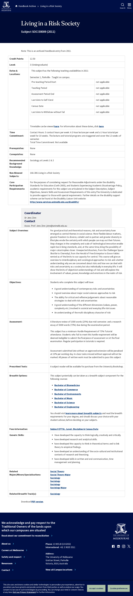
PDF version (37, 501)
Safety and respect (11, 556)
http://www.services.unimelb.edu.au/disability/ (54, 201)
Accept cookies (96, 588)
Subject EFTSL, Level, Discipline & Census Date (74, 429)
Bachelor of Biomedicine (67, 385)
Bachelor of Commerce (66, 389)
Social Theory (57, 471)
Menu (129, 8)
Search (122, 8)
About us (6, 543)
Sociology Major (58, 487)
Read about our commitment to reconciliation (25, 535)
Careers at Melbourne (13, 550)
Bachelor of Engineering (66, 406)
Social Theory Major (60, 474)
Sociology (55, 477)
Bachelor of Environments (67, 393)
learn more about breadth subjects (83, 413)
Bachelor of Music (63, 398)
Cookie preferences (119, 588)
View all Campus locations (59, 569)
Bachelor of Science (64, 402)
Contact (6, 570)
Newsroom (7, 563)
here (56, 126)
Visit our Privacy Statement (24, 592)
